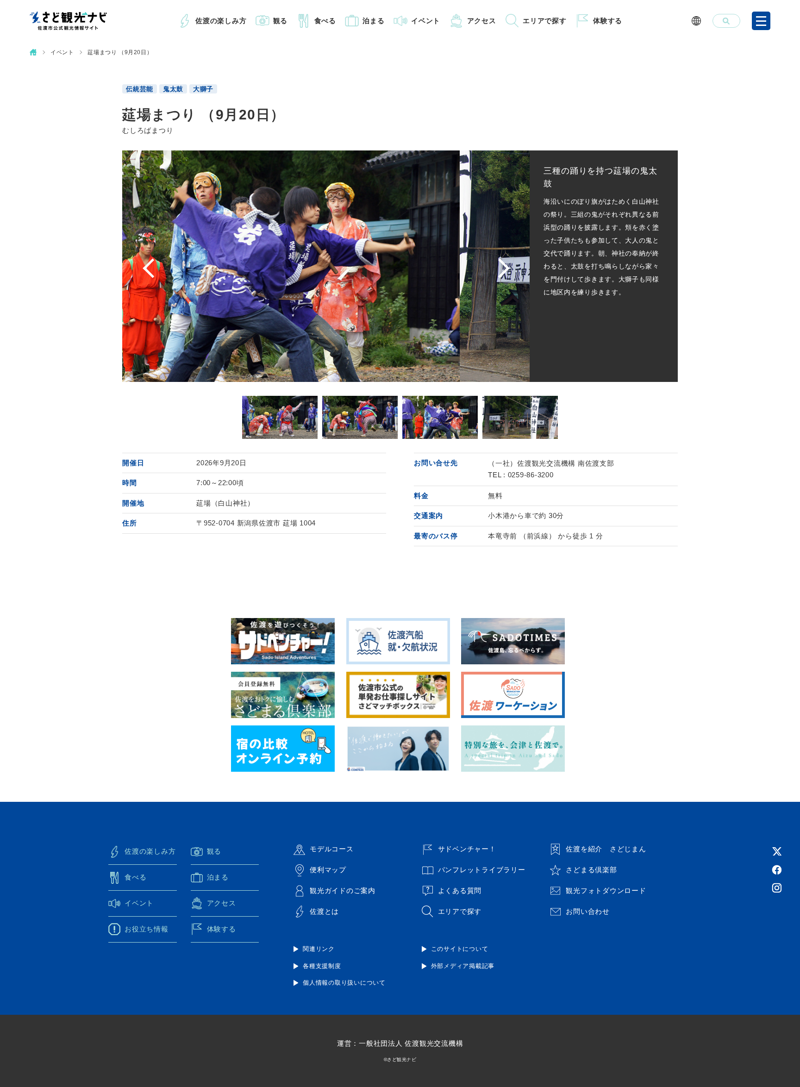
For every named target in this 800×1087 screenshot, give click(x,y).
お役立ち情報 (147, 929)
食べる (325, 21)
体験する (607, 21)
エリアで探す (545, 21)
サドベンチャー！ (467, 849)
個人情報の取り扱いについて (344, 982)
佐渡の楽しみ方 (220, 21)
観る (280, 21)
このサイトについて (459, 948)
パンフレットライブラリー (481, 870)
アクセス (481, 21)
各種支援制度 (322, 965)
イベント (425, 21)
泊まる (373, 21)
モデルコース (332, 849)
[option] (326, 266)
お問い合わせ (588, 911)
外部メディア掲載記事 (463, 965)
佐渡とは (324, 911)
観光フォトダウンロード (606, 890)
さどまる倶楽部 (591, 870)
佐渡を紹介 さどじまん (606, 849)
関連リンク (319, 948)
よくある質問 (460, 890)
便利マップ (328, 870)
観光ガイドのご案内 (342, 890)
